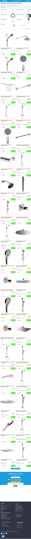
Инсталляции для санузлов (20, 508)
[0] (28, 1)
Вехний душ (3, 24)
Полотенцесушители (19, 507)
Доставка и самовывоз (4, 515)
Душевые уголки (3, 508)
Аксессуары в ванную (19, 506)
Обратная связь (18, 516)
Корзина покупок (18, 514)
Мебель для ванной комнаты (5, 505)
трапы (22, 510)
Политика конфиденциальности (6, 518)
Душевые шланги (4, 14)
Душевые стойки (4, 9)
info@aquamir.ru (20, 515)
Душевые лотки (18, 510)
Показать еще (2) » (23, 25)
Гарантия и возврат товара (5, 517)
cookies (18, 484)
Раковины (17, 503)
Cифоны (17, 509)
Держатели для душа (20, 14)
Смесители (17, 504)
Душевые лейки (19, 19)
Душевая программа (19, 505)
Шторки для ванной (4, 507)
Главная (2, 5)
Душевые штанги (4, 19)
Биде (1, 510)
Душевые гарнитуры (19, 9)
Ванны (2, 506)
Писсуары (2, 511)
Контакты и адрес (3, 514)
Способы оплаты (3, 516)
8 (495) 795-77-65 (20, 522)
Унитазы (2, 509)
